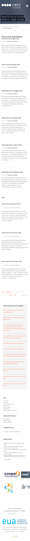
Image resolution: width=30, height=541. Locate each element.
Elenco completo (7, 459)
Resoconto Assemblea (8, 404)
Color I (13, 536)
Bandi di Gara (6, 408)
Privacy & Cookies (17, 508)
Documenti (5, 402)
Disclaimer (23, 510)
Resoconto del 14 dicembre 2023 (11, 232)
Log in (9, 508)
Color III (16, 536)
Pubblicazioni (6, 405)
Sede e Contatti (6, 407)
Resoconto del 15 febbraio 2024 (12, 172)
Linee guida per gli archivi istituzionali (13, 348)
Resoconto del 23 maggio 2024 (12, 91)
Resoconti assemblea (12, 41)
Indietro (9, 291)
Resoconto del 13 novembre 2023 (12, 261)
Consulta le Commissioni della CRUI (11, 431)
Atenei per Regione (7, 422)
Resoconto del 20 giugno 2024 (11, 64)
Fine (15, 295)
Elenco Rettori (6, 419)
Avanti (10, 295)
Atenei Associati (6, 420)
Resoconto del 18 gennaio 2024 (11, 204)
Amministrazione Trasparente (10, 410)
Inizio (3, 291)
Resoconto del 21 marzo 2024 (12, 145)
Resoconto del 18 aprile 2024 (11, 118)
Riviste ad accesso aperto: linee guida (10, 26)
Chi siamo (5, 400)
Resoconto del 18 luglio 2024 (10, 38)
